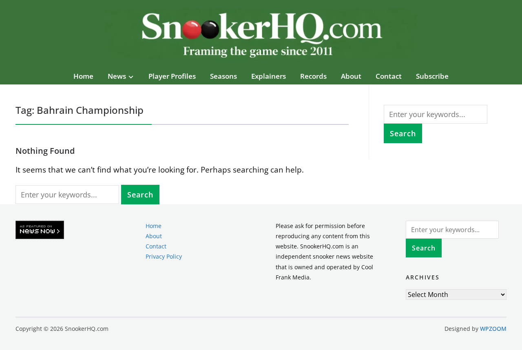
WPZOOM (493, 328)
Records (313, 76)
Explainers (268, 76)
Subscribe (432, 76)
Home (83, 76)
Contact (389, 76)
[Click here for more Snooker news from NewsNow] (39, 230)
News (117, 76)
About (351, 76)
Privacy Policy (164, 256)
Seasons (223, 76)
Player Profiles (172, 76)
